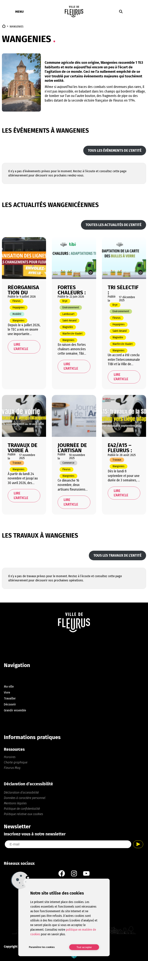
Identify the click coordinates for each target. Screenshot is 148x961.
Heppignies (19, 307)
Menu (19, 11)
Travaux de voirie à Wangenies (22, 447)
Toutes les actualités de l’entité (113, 225)
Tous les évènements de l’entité (114, 150)
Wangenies (18, 320)
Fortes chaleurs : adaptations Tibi (73, 289)
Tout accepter (84, 947)
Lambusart (68, 314)
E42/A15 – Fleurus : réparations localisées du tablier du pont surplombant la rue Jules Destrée (123, 447)
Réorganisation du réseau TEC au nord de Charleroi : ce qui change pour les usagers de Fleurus (23, 289)
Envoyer (138, 844)
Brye (64, 301)
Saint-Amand (69, 320)
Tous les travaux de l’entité (117, 555)
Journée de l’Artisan (72, 447)
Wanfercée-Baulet (72, 333)
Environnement (70, 307)
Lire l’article (21, 346)
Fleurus (17, 301)
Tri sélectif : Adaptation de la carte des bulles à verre (123, 289)
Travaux (17, 462)
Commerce (68, 462)
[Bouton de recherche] (121, 11)
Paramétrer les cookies (42, 947)
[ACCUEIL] (4, 26)
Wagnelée (67, 327)
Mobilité (17, 314)
